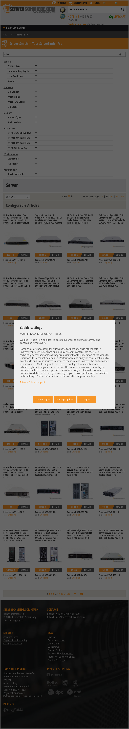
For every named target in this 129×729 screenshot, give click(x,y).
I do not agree (42, 399)
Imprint (41, 382)
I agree (86, 399)
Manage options (65, 399)
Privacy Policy (27, 382)
